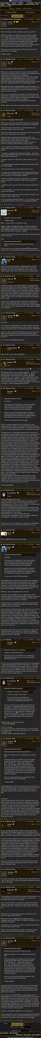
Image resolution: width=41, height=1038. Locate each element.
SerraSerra (19, 490)
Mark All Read (13, 1033)
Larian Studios (5, 3)
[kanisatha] (4, 366)
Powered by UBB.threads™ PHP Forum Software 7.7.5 (20, 1037)
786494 (38, 276)
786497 (38, 345)
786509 (38, 639)
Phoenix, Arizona (36, 891)
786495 (38, 313)
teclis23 (21, 59)
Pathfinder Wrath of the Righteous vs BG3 (15, 19)
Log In (38, 3)
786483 (38, 207)
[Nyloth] (4, 264)
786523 (38, 869)
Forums (14, 3)
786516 (38, 738)
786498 (38, 359)
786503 (38, 530)
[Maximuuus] (4, 117)
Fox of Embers (18, 639)
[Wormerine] (4, 214)
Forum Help (27, 1034)
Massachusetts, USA (35, 363)
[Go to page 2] (40, 16)
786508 (38, 544)
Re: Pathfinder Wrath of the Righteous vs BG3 (16, 59)
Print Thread (4, 15)
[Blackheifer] (4, 891)
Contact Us (19, 1034)
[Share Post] (34, 19)
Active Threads (27, 8)
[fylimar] (4, 535)
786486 (38, 257)
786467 (38, 19)
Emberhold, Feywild (35, 494)
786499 (38, 388)
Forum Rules (4, 1033)
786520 (38, 821)
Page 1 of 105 (16, 16)
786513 (38, 678)
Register (30, 3)
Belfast (37, 212)
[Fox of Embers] (4, 497)
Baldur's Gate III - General (14, 4)
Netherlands (37, 280)
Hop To (5, 1023)
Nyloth (20, 313)
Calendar (18, 8)
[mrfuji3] (4, 828)
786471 (38, 59)
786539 (38, 938)
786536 (38, 887)
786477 (38, 110)
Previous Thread (11, 12)
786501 (38, 490)
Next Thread (30, 12)
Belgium (38, 114)
